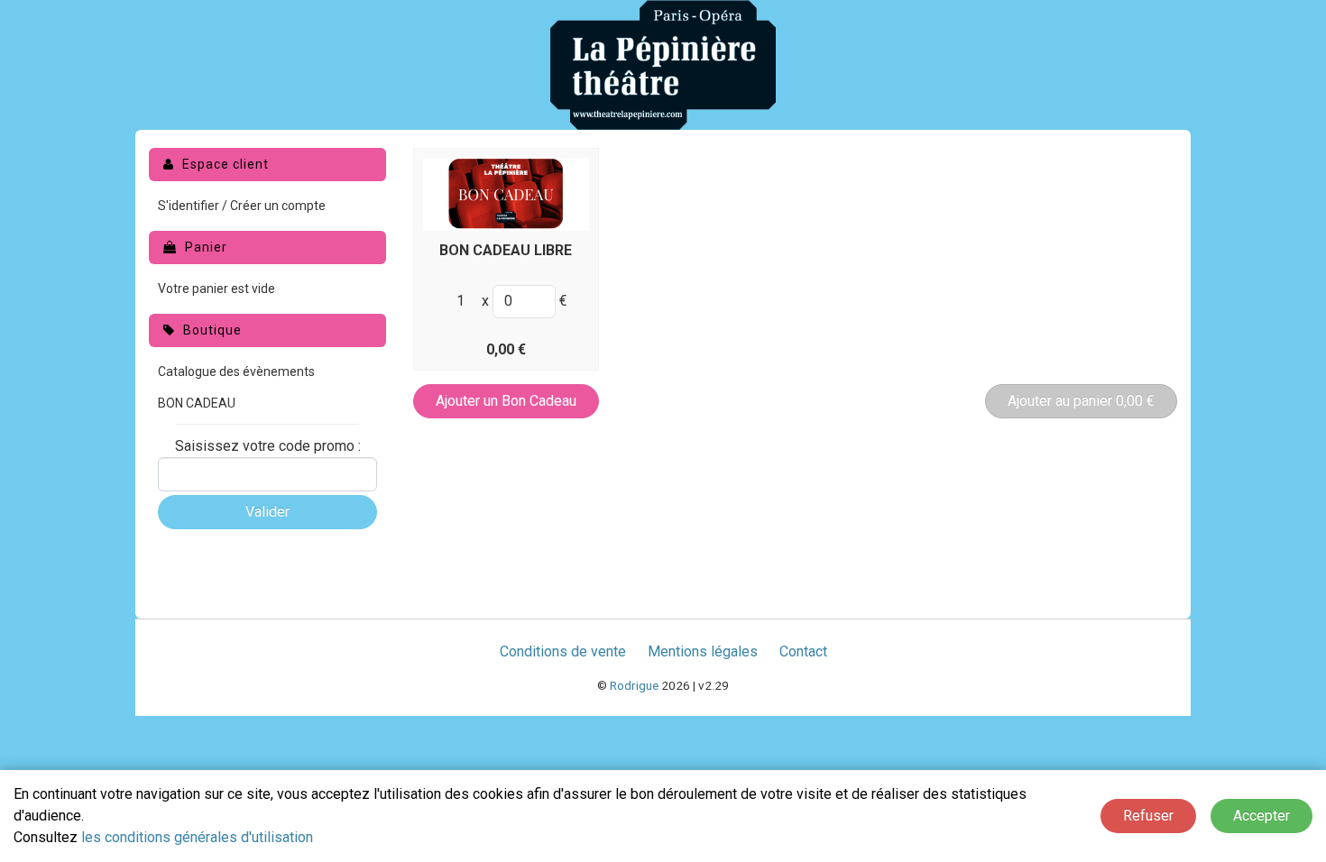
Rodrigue (634, 685)
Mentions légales (703, 651)
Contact (803, 651)
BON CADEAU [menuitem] (196, 403)
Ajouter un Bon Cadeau (506, 400)
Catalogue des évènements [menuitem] (236, 371)
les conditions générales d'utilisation (197, 837)
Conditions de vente (563, 651)
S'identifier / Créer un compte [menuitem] (242, 205)
